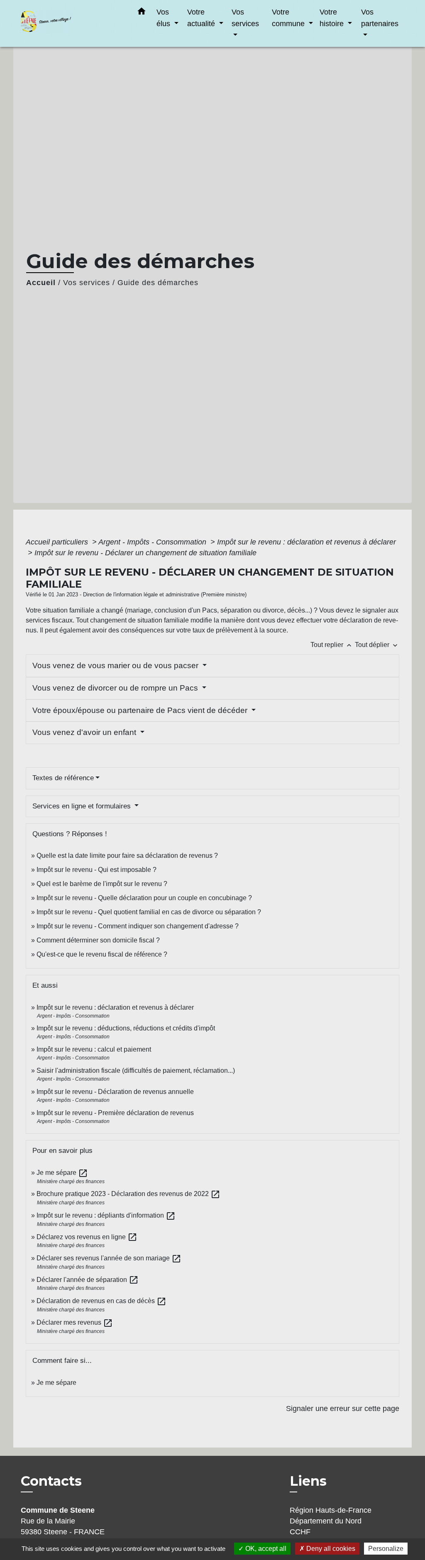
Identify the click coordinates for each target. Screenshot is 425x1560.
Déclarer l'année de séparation (88, 1279)
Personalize (385, 1548)
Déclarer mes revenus (75, 1322)
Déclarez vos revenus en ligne (87, 1236)
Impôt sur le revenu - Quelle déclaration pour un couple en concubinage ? (144, 897)
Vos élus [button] (164, 17)
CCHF (300, 1532)
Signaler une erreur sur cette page (342, 1408)
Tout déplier (377, 644)
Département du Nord (325, 1521)
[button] (141, 13)
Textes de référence (63, 778)
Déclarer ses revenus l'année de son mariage (109, 1258)
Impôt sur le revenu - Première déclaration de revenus (115, 1112)
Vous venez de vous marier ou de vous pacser (116, 665)
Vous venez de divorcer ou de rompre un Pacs (116, 688)
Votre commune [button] (289, 17)
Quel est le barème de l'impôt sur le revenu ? (102, 883)
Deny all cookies (330, 1548)
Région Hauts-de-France (330, 1510)
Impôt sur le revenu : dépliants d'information (106, 1215)
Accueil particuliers (58, 542)
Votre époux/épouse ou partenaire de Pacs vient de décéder (140, 710)
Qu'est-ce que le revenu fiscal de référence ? (102, 954)
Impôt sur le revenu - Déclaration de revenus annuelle (115, 1091)
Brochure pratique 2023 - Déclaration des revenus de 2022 (128, 1193)
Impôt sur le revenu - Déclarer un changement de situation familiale (145, 553)
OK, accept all (265, 1548)
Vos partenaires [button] (379, 17)
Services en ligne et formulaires (82, 806)
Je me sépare (62, 1172)
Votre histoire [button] (333, 17)
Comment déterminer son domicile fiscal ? (98, 940)
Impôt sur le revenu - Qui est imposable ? (96, 869)
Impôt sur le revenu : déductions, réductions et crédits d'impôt (126, 1028)
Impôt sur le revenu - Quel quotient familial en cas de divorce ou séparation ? (149, 911)
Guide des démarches (157, 282)
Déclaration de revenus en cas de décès (101, 1300)
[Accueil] (71, 23)
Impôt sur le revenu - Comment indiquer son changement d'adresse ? (138, 926)
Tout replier (331, 644)
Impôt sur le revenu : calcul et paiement (94, 1049)
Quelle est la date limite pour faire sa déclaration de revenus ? (127, 855)
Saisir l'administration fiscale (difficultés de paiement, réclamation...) (136, 1070)
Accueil (41, 282)
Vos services (86, 282)
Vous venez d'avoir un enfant (85, 732)
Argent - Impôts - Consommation (153, 542)
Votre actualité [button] (202, 17)
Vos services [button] (245, 17)
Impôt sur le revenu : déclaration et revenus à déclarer (306, 542)
